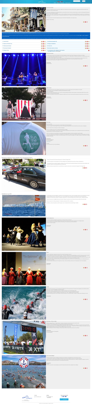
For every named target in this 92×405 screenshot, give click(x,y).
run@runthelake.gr (48, 141)
